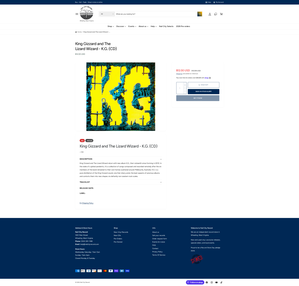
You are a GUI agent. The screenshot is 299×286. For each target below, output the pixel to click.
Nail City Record (85, 282)
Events (131, 26)
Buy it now (198, 98)
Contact (155, 248)
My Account (220, 2)
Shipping (179, 73)
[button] (77, 14)
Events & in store (158, 242)
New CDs (117, 235)
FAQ (154, 245)
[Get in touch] (216, 14)
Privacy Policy (157, 252)
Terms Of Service (158, 255)
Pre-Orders (118, 239)
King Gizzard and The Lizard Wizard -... (96, 32)
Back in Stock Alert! (204, 91)
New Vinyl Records (121, 232)
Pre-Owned (118, 242)
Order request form (159, 239)
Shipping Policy (87, 203)
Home (79, 32)
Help (209, 2)
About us (142, 26)
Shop (110, 26)
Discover (120, 26)
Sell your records (158, 235)
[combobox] (159, 14)
